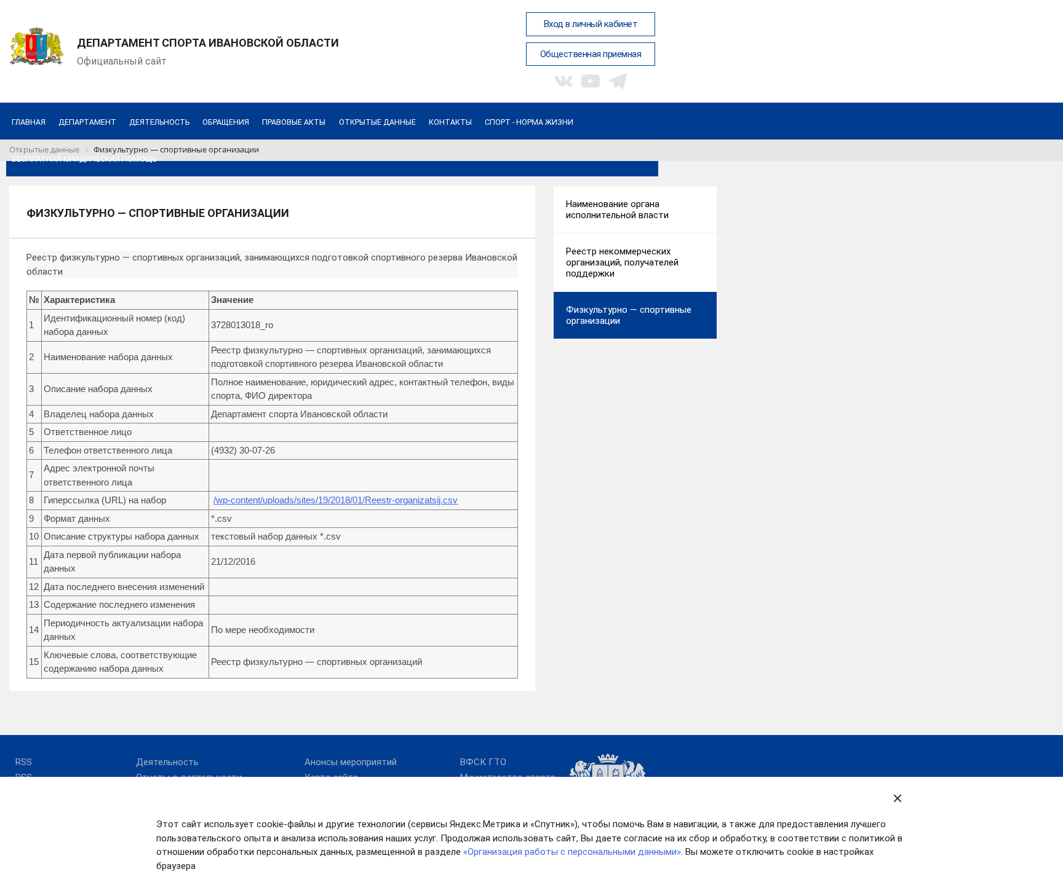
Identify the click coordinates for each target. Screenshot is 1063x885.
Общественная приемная (591, 54)
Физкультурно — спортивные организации (628, 315)
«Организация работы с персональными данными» (572, 851)
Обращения (225, 122)
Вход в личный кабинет (591, 24)
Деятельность (159, 122)
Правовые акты (293, 122)
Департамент (87, 122)
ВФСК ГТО (483, 762)
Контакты (450, 122)
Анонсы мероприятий (351, 762)
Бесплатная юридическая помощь (84, 158)
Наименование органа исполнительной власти (617, 210)
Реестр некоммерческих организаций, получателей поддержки (622, 262)
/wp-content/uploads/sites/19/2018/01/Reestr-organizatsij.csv (335, 500)
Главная (29, 122)
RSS (23, 762)
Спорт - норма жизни (529, 122)
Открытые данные (377, 122)
